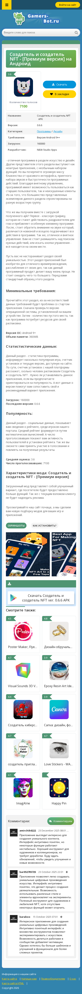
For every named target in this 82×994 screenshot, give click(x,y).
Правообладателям (53, 978)
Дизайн (57, 131)
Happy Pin (59, 803)
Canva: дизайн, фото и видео (59, 725)
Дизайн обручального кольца (59, 647)
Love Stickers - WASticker (59, 764)
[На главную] (41, 19)
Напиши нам (29, 978)
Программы (44, 131)
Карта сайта (9, 978)
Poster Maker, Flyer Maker (23, 647)
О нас (72, 978)
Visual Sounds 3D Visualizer (23, 686)
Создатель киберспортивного (23, 725)
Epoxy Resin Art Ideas (59, 686)
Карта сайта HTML (13, 983)
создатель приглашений (23, 764)
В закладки (62, 94)
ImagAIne (23, 803)
